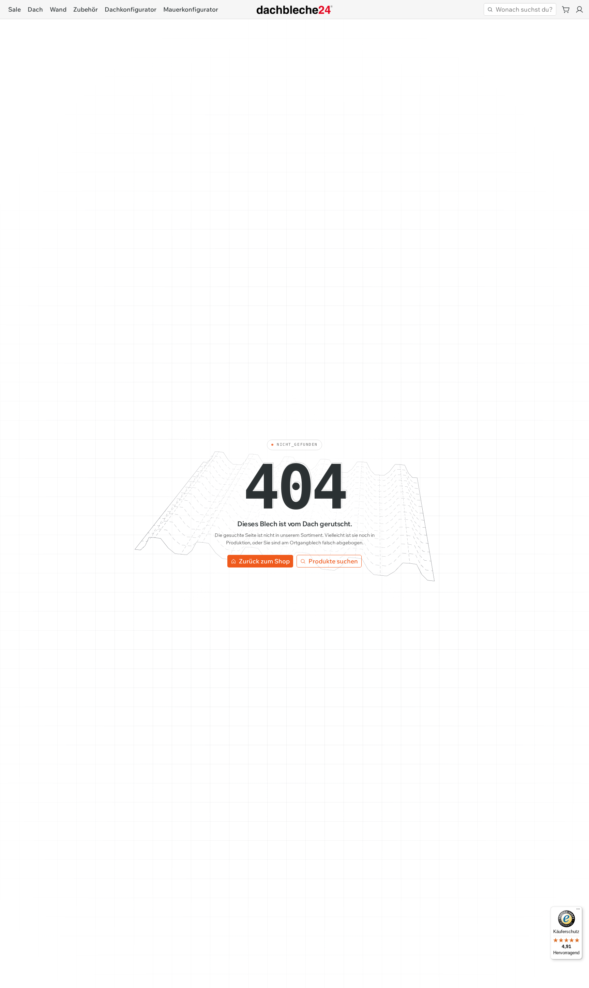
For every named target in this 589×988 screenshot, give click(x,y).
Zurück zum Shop (264, 561)
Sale (14, 9)
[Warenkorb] (566, 9)
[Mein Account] (579, 9)
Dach (35, 9)
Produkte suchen (333, 561)
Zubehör (85, 9)
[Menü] (578, 910)
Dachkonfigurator (130, 9)
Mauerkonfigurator (190, 9)
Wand (58, 9)
